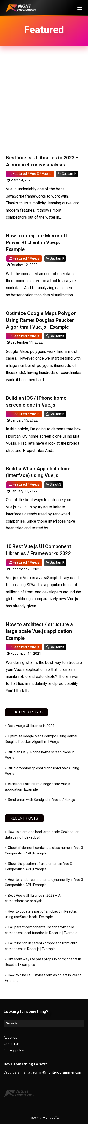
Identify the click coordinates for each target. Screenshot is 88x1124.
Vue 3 (34, 174)
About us (10, 1037)
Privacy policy (14, 1050)
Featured (20, 174)
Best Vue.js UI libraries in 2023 (31, 726)
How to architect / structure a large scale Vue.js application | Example (40, 631)
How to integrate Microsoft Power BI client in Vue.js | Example (36, 242)
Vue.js (46, 174)
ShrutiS (55, 484)
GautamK (69, 174)
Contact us (12, 1043)
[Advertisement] (44, 105)
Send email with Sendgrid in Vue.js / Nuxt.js (41, 800)
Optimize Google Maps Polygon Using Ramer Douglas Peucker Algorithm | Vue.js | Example (41, 320)
